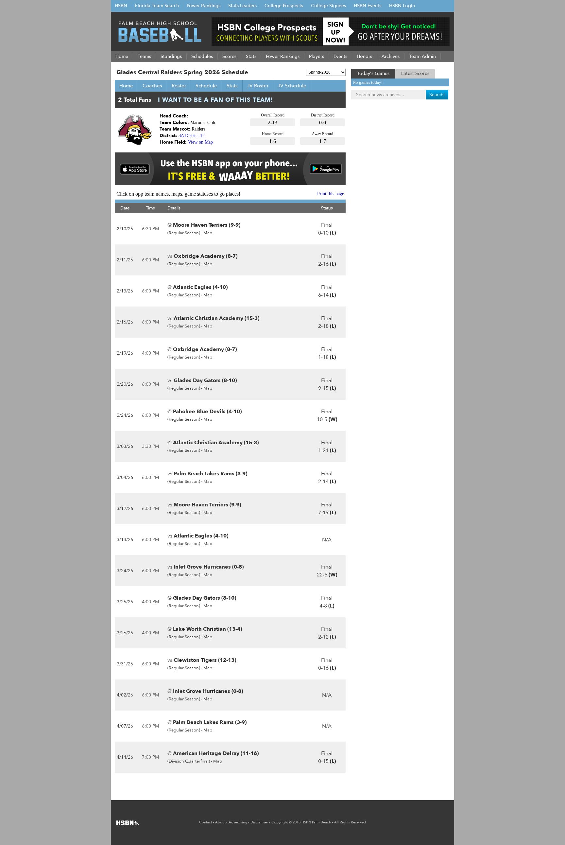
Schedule (206, 85)
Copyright (279, 822)
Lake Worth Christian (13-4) (207, 629)
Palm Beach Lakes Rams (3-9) (210, 473)
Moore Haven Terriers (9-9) (206, 225)
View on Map (200, 142)
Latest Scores (415, 73)
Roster (179, 85)
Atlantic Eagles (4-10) (200, 287)
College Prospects (284, 6)
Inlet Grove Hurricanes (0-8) (209, 567)
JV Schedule (292, 85)
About (220, 822)
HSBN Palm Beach (316, 822)
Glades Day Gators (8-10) (205, 380)
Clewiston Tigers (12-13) (205, 660)
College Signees (328, 6)
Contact (205, 822)
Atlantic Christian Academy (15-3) (216, 318)
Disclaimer (259, 822)
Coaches (152, 85)
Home (126, 85)
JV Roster (257, 85)
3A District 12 (192, 135)
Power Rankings (203, 6)
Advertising (238, 822)
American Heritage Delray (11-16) (216, 753)
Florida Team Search (157, 6)
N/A (327, 539)
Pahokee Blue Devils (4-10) (207, 411)
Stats (232, 85)
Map (207, 233)
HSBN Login (402, 6)
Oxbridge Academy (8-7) (205, 256)
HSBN (121, 6)
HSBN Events (367, 6)
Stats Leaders (242, 6)
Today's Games (373, 73)
